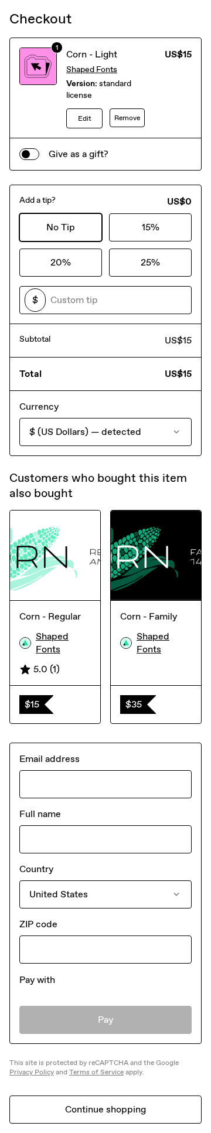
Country (36, 869)
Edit (84, 118)
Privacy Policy (31, 1072)
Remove (127, 118)
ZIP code (38, 924)
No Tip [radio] (60, 227)
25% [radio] (150, 262)
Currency (39, 406)
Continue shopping (105, 1109)
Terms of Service (96, 1072)
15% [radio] (150, 227)
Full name (40, 813)
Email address (49, 758)
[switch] (29, 154)
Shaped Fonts (91, 69)
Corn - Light (91, 54)
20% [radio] (60, 262)
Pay (106, 1019)
